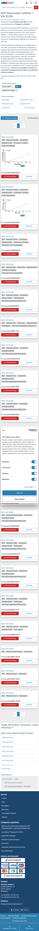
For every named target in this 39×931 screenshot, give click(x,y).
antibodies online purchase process (13, 847)
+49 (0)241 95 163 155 (11, 897)
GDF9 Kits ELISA (7, 747)
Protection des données (29, 916)
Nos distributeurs (7, 851)
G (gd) (16, 779)
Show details (29, 487)
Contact (4, 798)
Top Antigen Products (9, 813)
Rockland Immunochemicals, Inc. (12, 904)
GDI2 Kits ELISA (7, 742)
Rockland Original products (11, 839)
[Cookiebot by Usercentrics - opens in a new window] (28, 430)
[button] (6, 769)
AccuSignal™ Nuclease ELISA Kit (12, 832)
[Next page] (23, 126)
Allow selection (19, 499)
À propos (3, 916)
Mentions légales (13, 916)
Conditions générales (19, 918)
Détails (30, 176)
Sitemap (4, 817)
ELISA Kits (5, 843)
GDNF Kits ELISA (7, 737)
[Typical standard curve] (17, 158)
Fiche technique (11, 176)
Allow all (19, 493)
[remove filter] (12, 86)
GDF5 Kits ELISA (7, 760)
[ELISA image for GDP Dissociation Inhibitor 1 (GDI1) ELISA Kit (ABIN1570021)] (17, 207)
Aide (3, 802)
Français (16, 910)
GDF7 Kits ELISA (7, 751)
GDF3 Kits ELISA (7, 765)
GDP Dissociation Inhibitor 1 (13, 783)
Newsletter (5, 806)
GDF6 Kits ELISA (7, 756)
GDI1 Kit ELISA (7, 137)
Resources (5, 809)
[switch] (34, 467)
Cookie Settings (5, 918)
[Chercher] (36, 7)
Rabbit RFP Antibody (8, 836)
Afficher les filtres (10, 118)
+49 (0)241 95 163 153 (10, 895)
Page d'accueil (7, 779)
